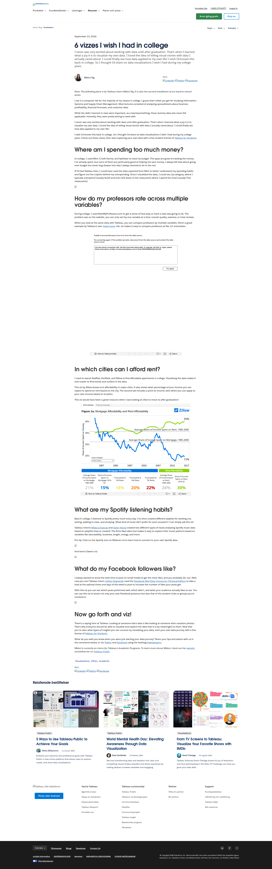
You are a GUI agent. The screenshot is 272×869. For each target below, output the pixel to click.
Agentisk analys (89, 792)
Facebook (122, 642)
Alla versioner (211, 807)
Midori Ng (89, 77)
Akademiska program (132, 822)
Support (209, 786)
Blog (40, 27)
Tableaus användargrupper (134, 797)
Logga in (233, 8)
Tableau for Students (185, 137)
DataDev (126, 807)
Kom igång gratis (209, 16)
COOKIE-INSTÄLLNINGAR (125, 856)
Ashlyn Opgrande (114, 581)
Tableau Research (90, 807)
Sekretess (78, 856)
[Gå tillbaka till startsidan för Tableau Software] (45, 3)
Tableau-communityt (133, 786)
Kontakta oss (201, 8)
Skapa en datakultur (91, 797)
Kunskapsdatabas (213, 792)
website (191, 648)
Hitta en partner (176, 792)
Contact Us (95, 848)
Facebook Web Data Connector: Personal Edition (160, 581)
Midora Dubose (99, 527)
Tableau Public (102, 651)
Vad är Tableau (89, 786)
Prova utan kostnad (49, 795)
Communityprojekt (131, 812)
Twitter (108, 642)
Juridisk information (41, 856)
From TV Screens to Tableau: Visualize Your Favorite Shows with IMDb (204, 744)
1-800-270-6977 (218, 8)
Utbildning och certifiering (217, 797)
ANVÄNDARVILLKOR (62, 856)
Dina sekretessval (45, 861)
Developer (81, 848)
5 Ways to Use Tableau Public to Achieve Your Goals (61, 741)
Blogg (68, 848)
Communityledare (130, 802)
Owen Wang (119, 527)
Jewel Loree (109, 226)
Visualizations (48, 27)
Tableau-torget (129, 817)
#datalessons (154, 642)
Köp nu (231, 16)
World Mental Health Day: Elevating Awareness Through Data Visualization (135, 744)
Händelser (126, 827)
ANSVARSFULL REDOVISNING (98, 856)
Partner (172, 786)
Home (35, 27)
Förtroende (56, 848)
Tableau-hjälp (211, 802)
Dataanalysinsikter (90, 802)
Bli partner (173, 797)
